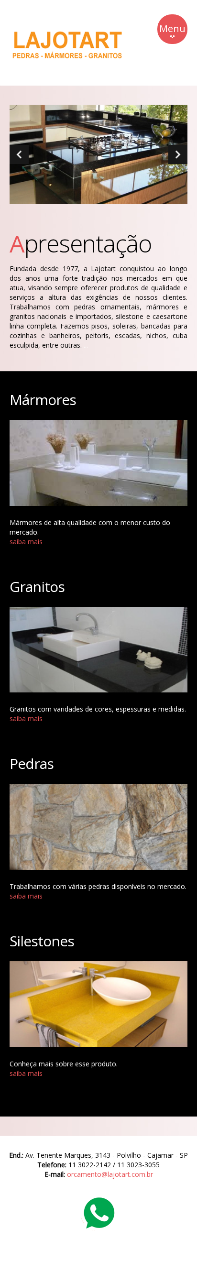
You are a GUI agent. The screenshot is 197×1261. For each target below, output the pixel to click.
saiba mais (26, 541)
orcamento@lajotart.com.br (110, 1174)
